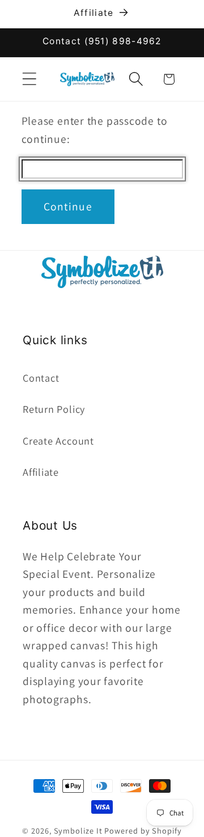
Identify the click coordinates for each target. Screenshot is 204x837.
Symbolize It (78, 830)
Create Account (58, 440)
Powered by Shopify (142, 830)
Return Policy (54, 409)
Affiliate (41, 472)
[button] (29, 79)
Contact (41, 377)
